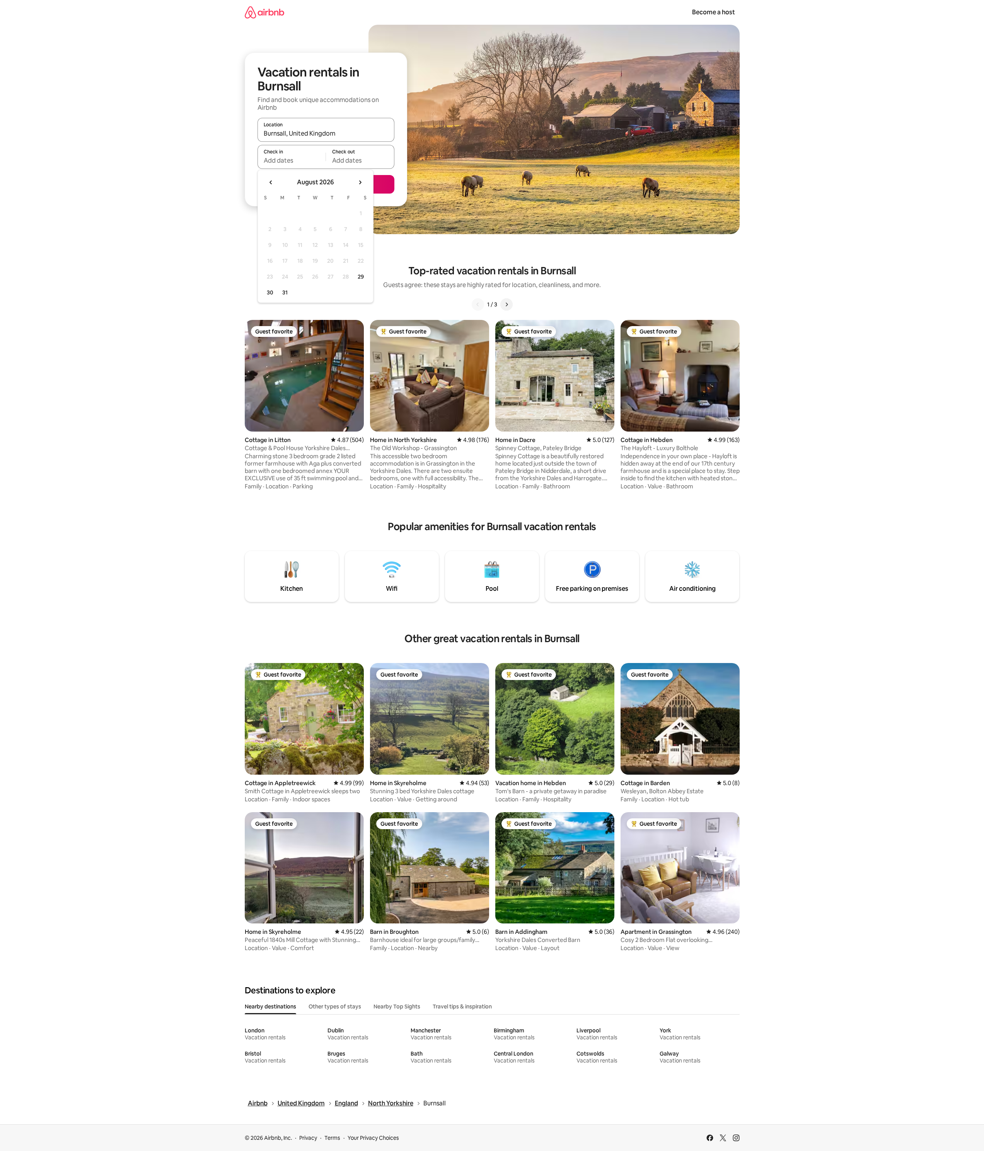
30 (270, 292)
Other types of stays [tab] (335, 1006)
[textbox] (292, 160)
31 (285, 292)
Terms (332, 1137)
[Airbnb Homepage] (264, 12)
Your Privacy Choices (373, 1137)
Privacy (308, 1137)
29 (361, 276)
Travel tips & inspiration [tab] (462, 1006)
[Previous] (478, 304)
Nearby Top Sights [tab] (396, 1006)
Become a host (713, 12)
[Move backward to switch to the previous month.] (271, 182)
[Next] (506, 304)
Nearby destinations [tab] (270, 1006)
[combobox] (326, 133)
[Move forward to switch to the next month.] (360, 182)
